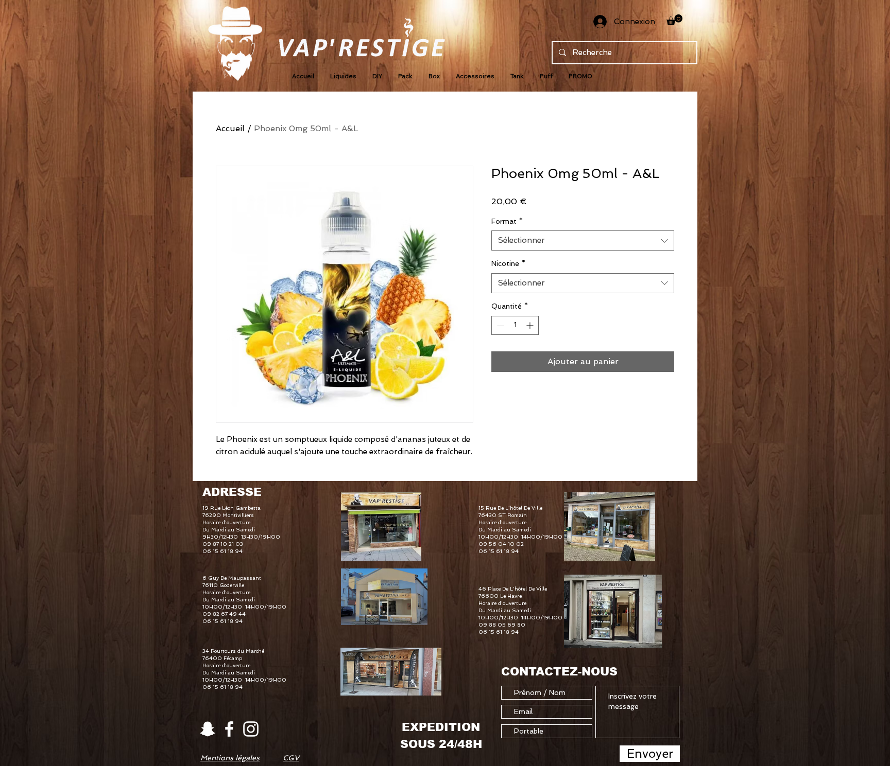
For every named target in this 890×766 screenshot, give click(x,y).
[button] (674, 19)
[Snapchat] (207, 729)
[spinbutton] (515, 325)
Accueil (230, 128)
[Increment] (530, 325)
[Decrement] (499, 325)
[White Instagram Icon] (251, 729)
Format (507, 221)
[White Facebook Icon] (229, 729)
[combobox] (582, 240)
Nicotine (508, 263)
